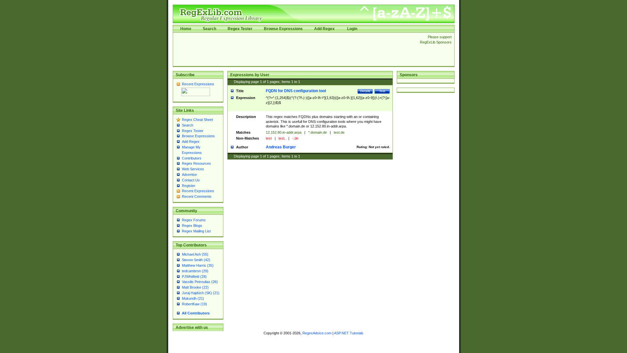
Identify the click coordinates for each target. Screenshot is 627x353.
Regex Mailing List (196, 231)
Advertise (189, 174)
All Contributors (196, 313)
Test (382, 91)
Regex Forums (194, 220)
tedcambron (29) (195, 271)
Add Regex (324, 28)
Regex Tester (240, 28)
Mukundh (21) (193, 298)
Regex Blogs (192, 225)
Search (209, 28)
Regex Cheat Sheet (197, 120)
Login (352, 28)
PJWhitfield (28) (194, 276)
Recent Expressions (198, 84)
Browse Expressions (283, 28)
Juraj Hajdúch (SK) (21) (200, 293)
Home (185, 28)
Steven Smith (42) (196, 260)
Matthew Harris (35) (198, 265)
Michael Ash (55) (195, 254)
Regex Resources (196, 163)
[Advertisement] (294, 49)
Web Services (193, 169)
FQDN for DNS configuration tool (296, 91)
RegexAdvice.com (316, 333)
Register (188, 186)
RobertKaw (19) (194, 304)
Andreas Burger (281, 147)
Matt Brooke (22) (195, 287)
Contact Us (191, 180)
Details (365, 91)
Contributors (191, 158)
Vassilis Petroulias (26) (200, 282)
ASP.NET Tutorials (348, 333)
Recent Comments (197, 196)
